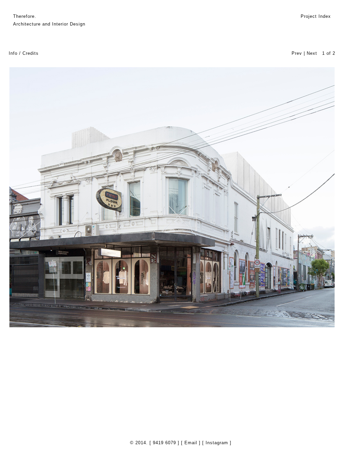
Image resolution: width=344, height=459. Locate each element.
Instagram (217, 442)
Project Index (316, 16)
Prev (297, 53)
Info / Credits (24, 53)
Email (190, 442)
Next (312, 53)
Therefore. (24, 16)
